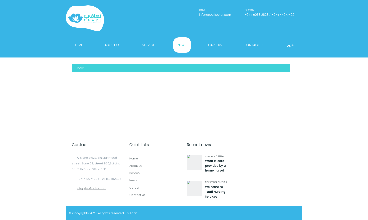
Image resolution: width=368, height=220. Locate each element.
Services (149, 45)
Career (134, 188)
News (181, 45)
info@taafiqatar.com (215, 14)
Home (78, 45)
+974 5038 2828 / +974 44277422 (269, 14)
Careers (215, 45)
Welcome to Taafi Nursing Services (215, 192)
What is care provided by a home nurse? (215, 165)
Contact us (254, 45)
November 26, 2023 (216, 182)
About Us (112, 45)
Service (134, 173)
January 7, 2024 (214, 156)
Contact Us (137, 195)
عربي (290, 45)
